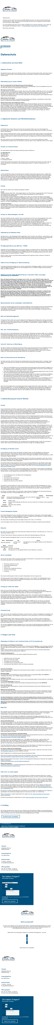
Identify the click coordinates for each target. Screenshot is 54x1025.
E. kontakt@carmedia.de (7, 862)
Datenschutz (4, 826)
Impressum (22, 826)
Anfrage (4, 895)
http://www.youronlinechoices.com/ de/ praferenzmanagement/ (15, 761)
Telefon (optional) (6, 888)
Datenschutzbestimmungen (15, 897)
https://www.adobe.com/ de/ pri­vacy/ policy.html (37, 797)
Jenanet (16, 827)
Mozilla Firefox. (44, 25)
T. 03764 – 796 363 (6, 861)
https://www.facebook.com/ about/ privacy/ (10, 765)
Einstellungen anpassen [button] (7, 751)
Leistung (4, 881)
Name (3, 884)
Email (3, 886)
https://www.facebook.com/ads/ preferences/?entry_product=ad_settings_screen (19, 756)
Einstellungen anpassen (13, 826)
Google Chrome (34, 25)
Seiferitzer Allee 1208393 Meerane (6, 848)
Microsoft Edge (26, 25)
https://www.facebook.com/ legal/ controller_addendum (13, 737)
